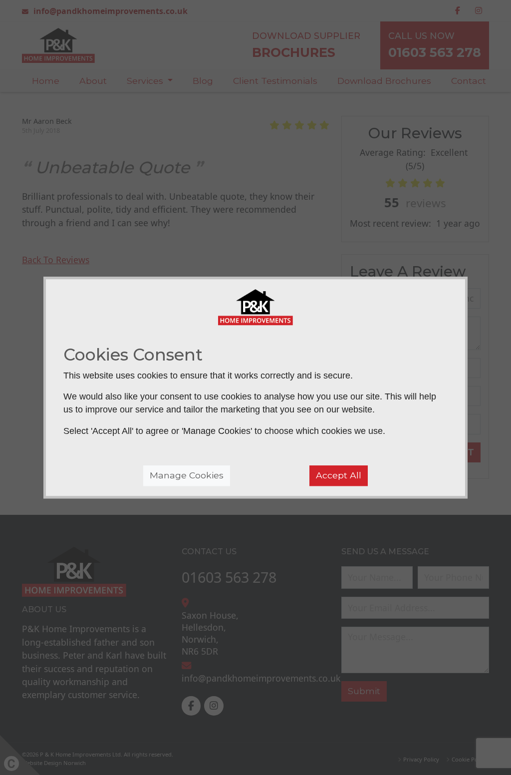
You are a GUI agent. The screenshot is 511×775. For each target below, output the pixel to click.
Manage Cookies (187, 475)
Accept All (338, 475)
